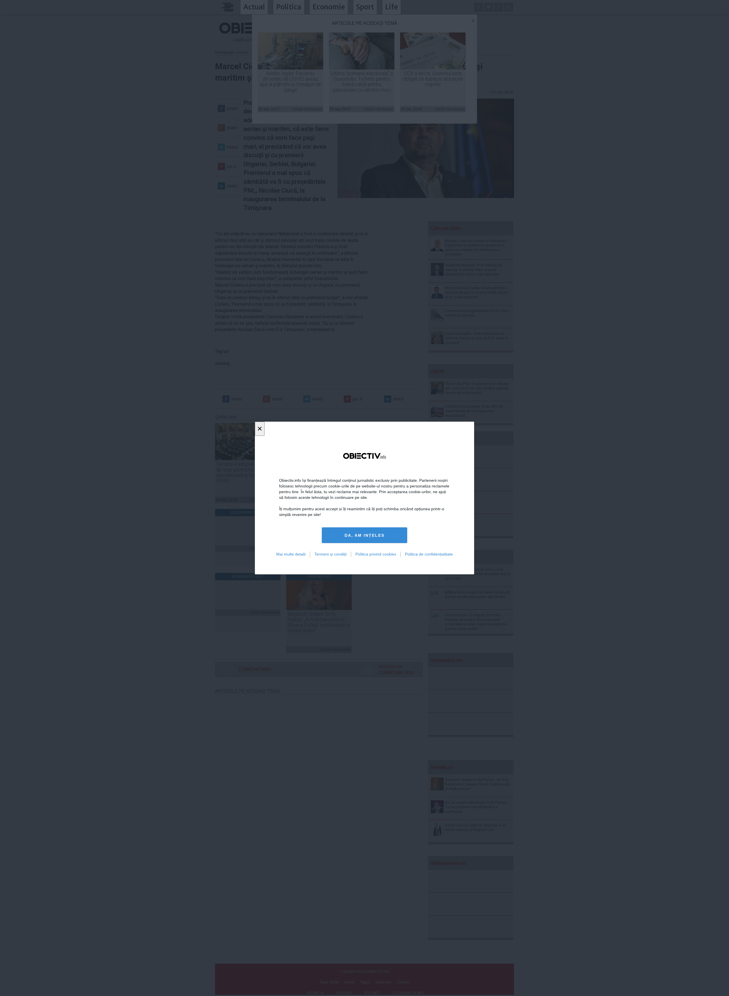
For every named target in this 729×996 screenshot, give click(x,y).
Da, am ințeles (364, 535)
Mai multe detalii (291, 554)
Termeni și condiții (330, 554)
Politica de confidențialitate (429, 554)
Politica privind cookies (375, 554)
